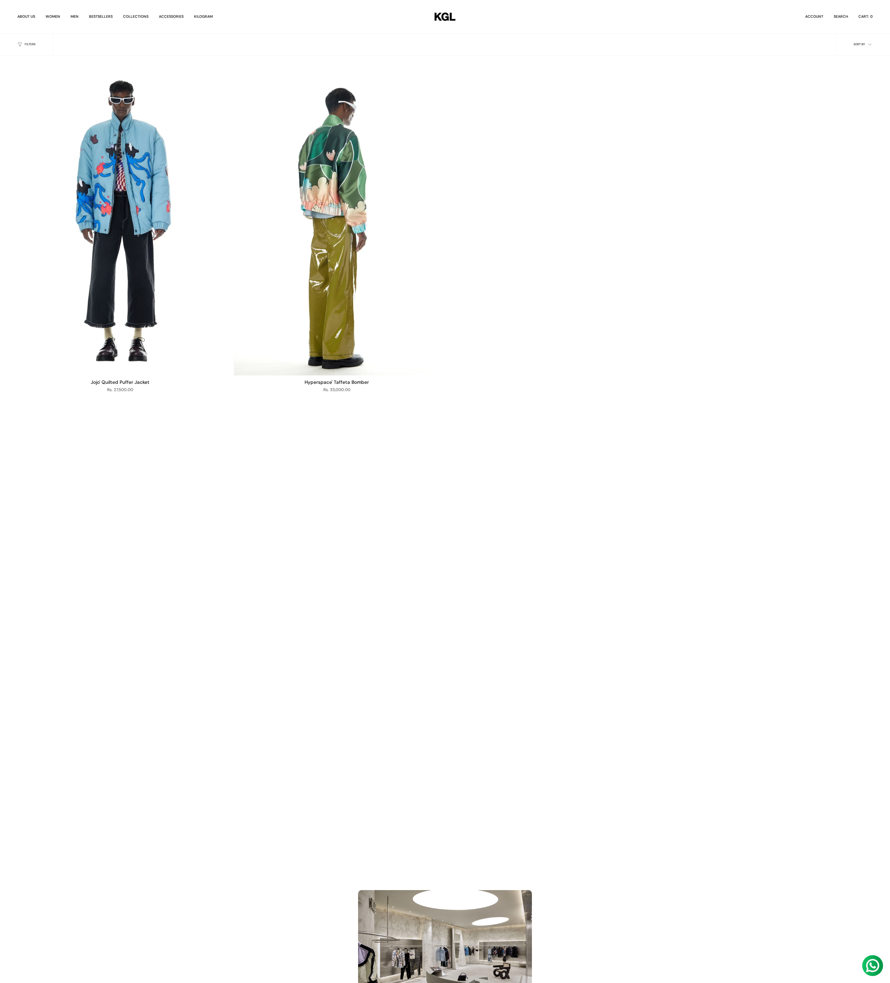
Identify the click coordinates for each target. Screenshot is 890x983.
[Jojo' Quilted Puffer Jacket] (120, 221)
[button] (52, 16)
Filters (30, 44)
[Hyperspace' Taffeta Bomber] (336, 221)
